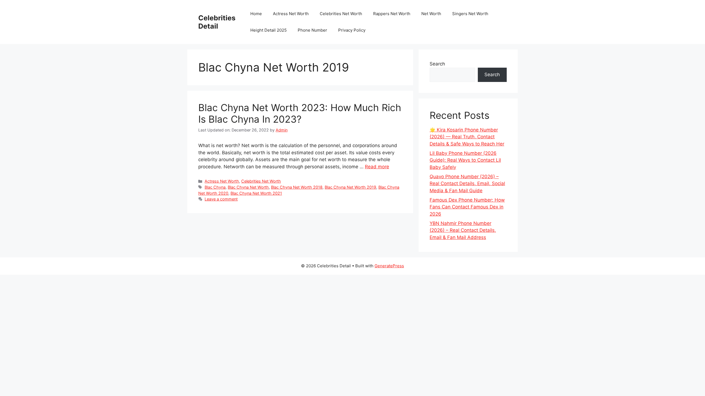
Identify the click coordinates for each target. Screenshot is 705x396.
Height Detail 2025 (268, 30)
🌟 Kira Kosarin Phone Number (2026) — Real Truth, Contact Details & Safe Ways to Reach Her (467, 137)
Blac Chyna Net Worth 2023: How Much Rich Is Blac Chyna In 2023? (299, 113)
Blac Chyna (215, 187)
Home (256, 13)
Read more (377, 166)
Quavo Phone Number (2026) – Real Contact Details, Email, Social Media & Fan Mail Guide (467, 183)
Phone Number (312, 30)
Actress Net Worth (291, 13)
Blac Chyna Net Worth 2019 (350, 187)
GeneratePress (389, 265)
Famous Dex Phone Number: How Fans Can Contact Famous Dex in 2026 (467, 207)
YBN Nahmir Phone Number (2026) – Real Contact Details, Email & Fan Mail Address (463, 230)
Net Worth (431, 13)
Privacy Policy (351, 30)
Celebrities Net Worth (341, 13)
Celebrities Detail (216, 22)
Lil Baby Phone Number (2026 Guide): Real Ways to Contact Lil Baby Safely (465, 160)
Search (437, 64)
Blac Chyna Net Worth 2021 (256, 193)
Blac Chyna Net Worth (248, 187)
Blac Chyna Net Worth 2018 (296, 187)
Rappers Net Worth (391, 13)
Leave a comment (221, 199)
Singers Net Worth (470, 13)
